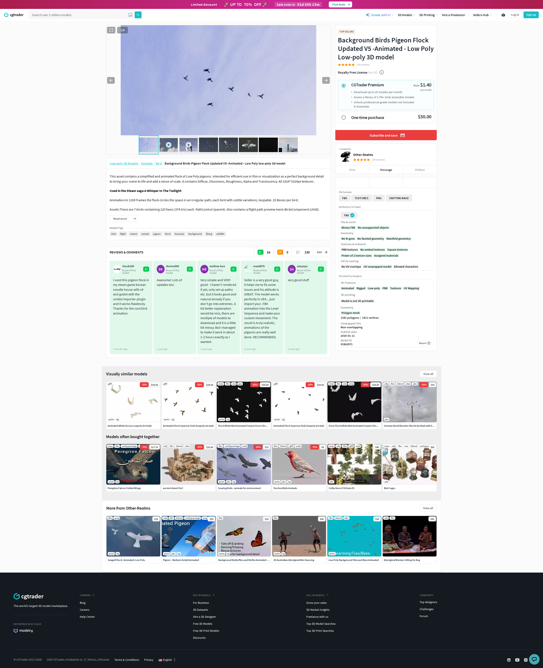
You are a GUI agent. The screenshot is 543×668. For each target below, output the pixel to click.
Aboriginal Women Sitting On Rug (402, 560)
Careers (84, 610)
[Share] (420, 182)
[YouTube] (518, 660)
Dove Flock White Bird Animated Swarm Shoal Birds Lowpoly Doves (365, 425)
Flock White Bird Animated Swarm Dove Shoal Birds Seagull (250, 425)
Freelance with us (317, 617)
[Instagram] (526, 660)
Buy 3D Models (202, 595)
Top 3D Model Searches (321, 624)
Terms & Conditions (126, 660)
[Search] (138, 14)
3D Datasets (200, 610)
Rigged (361, 288)
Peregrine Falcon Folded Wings (124, 488)
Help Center (87, 617)
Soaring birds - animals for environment (239, 488)
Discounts (199, 638)
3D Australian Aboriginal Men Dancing (293, 560)
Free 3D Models (202, 624)
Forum (424, 616)
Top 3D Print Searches (320, 631)
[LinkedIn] (509, 660)
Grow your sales (316, 603)
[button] (130, 14)
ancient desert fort (173, 488)
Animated (347, 288)
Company (85, 595)
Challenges (427, 609)
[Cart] (503, 14)
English (165, 660)
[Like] (352, 182)
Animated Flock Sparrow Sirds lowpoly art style (188, 425)
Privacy (148, 660)
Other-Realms (363, 154)
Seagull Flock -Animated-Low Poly (126, 560)
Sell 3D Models (315, 595)
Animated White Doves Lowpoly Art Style (130, 425)
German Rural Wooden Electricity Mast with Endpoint (412, 425)
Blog (82, 603)
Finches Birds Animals (285, 488)
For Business (201, 603)
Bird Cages (389, 488)
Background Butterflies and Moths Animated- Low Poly (247, 560)
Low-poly (374, 288)
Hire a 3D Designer (204, 617)
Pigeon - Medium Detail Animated (181, 560)
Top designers (428, 602)
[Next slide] (326, 80)
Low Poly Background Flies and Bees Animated (354, 560)
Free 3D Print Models (206, 631)
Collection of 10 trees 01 (341, 488)
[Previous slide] (111, 80)
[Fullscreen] (111, 30)
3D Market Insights (318, 610)
